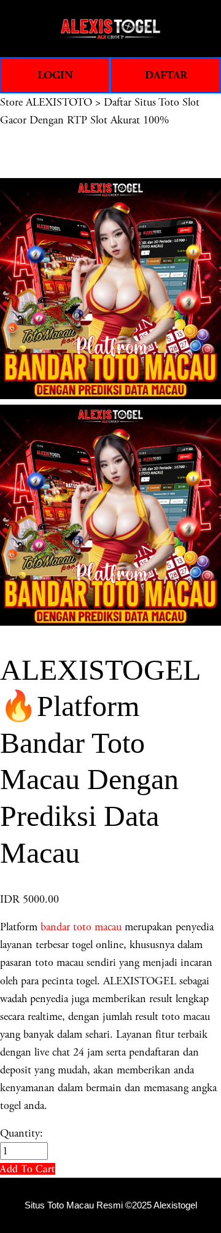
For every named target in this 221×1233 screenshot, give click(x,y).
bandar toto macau (81, 927)
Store (11, 102)
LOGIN (55, 75)
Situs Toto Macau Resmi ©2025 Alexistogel (111, 1205)
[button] (27, 1169)
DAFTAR (166, 75)
